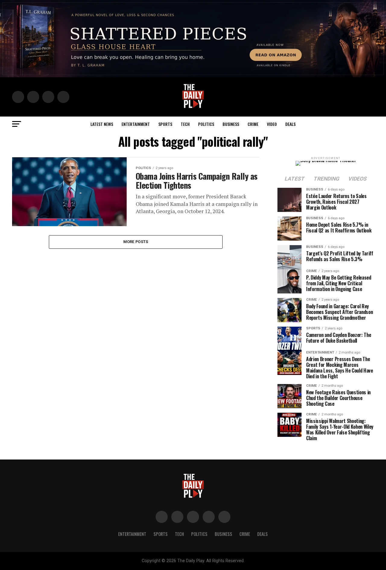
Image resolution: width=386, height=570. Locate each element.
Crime (253, 124)
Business (231, 124)
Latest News (101, 124)
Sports (165, 124)
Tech (185, 124)
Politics (206, 124)
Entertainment (136, 124)
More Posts (135, 241)
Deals (290, 124)
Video (272, 124)
